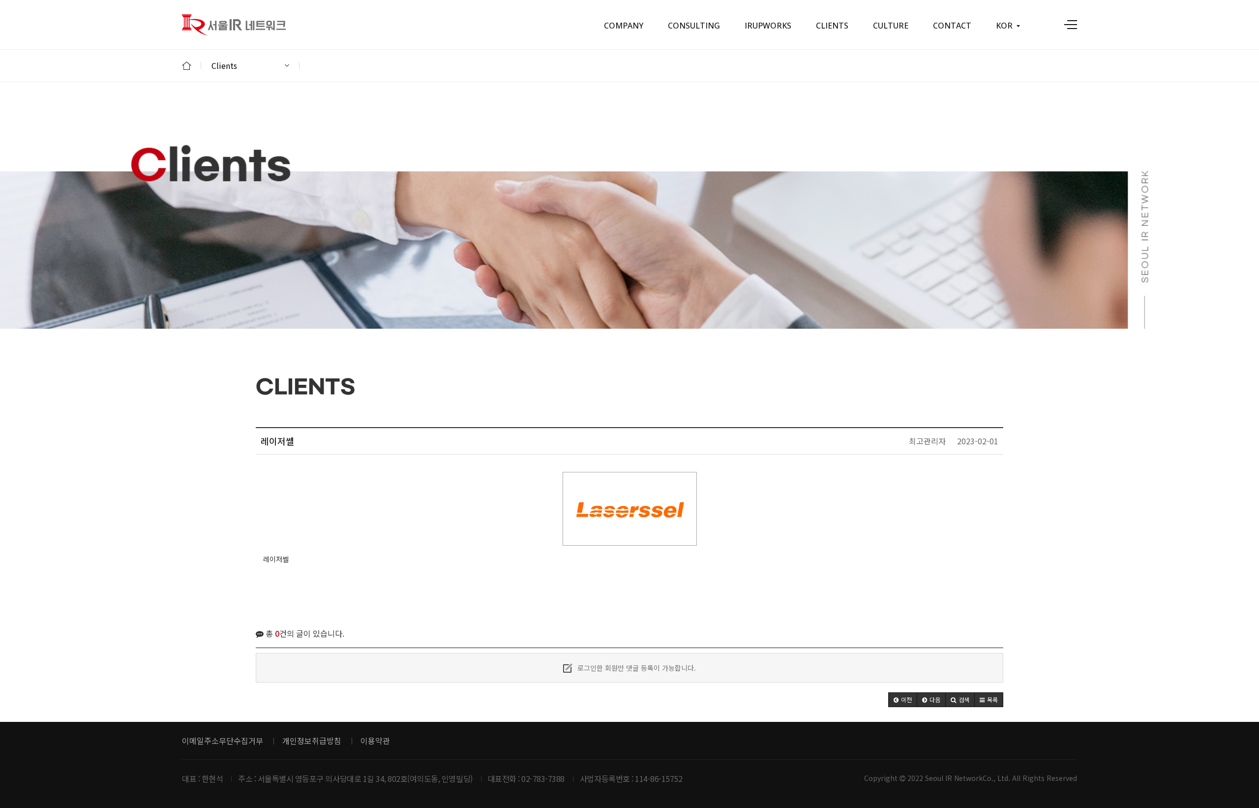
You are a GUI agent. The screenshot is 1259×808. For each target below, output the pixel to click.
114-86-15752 (658, 778)
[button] (902, 699)
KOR (1004, 26)
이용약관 (375, 740)
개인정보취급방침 (311, 740)
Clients (224, 65)
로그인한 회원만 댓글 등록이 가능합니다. (635, 668)
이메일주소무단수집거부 (222, 740)
